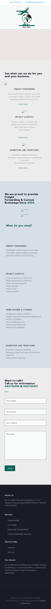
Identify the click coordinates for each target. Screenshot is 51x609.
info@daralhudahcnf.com (35, 2)
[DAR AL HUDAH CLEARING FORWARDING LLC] (25, 17)
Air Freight (12, 525)
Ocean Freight (13, 520)
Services (11, 552)
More (7, 391)
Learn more (23, 104)
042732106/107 (15, 2)
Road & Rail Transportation (18, 529)
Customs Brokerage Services (19, 534)
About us (11, 547)
